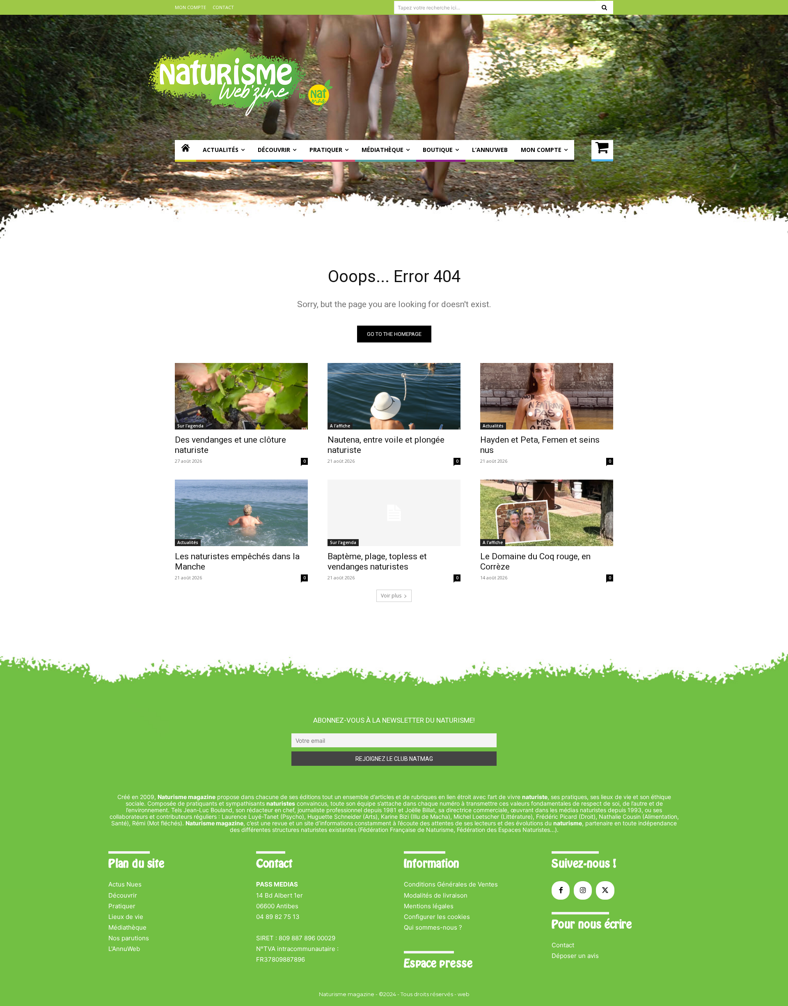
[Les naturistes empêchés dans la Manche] (241, 513)
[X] (605, 890)
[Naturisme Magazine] (240, 81)
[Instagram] (583, 890)
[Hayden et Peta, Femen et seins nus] (546, 396)
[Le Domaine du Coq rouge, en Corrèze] (546, 513)
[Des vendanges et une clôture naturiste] (241, 396)
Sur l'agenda (190, 426)
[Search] (604, 7)
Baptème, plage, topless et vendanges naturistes (377, 561)
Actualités (493, 426)
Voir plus (391, 595)
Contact (563, 945)
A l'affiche (340, 426)
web (464, 994)
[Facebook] (561, 890)
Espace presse (438, 963)
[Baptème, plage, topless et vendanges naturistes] (394, 513)
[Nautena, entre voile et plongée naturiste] (394, 396)
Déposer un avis (575, 956)
